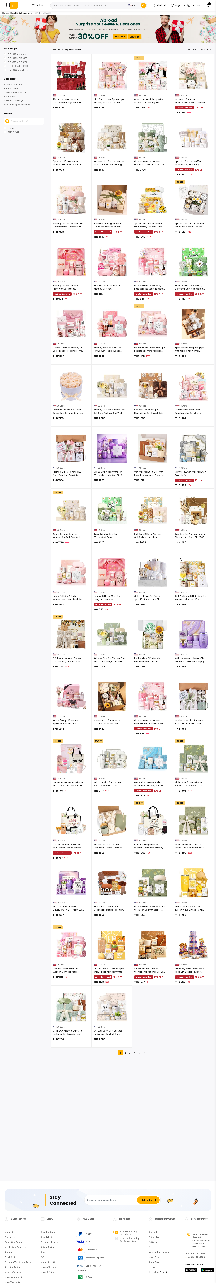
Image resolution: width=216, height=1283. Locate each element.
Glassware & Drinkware (15, 92)
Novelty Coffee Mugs (13, 100)
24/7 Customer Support (200, 1235)
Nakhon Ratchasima (159, 1252)
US (133, 5)
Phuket (152, 1247)
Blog (43, 1252)
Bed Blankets (10, 96)
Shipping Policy (12, 1267)
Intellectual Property (15, 1247)
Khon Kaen (154, 1262)
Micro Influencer (13, 1272)
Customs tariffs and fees (18, 1262)
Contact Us (10, 1237)
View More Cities (157, 1272)
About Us (9, 1232)
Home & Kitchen (11, 88)
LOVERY (11, 128)
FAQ (43, 1257)
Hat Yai (152, 1267)
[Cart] (208, 5)
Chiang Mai (154, 1237)
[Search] (143, 5)
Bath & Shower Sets (13, 84)
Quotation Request (14, 1242)
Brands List (46, 1237)
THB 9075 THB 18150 (17, 62)
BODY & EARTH (14, 132)
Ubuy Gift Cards (49, 1272)
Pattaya (153, 1242)
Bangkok (153, 1232)
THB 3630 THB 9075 (17, 58)
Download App (48, 1232)
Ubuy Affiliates (48, 1267)
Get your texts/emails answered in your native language (201, 1243)
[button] (195, 5)
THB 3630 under (17, 54)
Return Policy (47, 1247)
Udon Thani (155, 1257)
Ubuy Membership (14, 1277)
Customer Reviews (50, 1242)
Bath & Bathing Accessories (17, 104)
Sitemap (9, 1252)
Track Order (11, 1257)
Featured (204, 49)
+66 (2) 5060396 (196, 1257)
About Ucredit (48, 1262)
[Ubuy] (12, 5)
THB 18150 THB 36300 (18, 66)
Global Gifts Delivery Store (22, 13)
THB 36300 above (18, 70)
